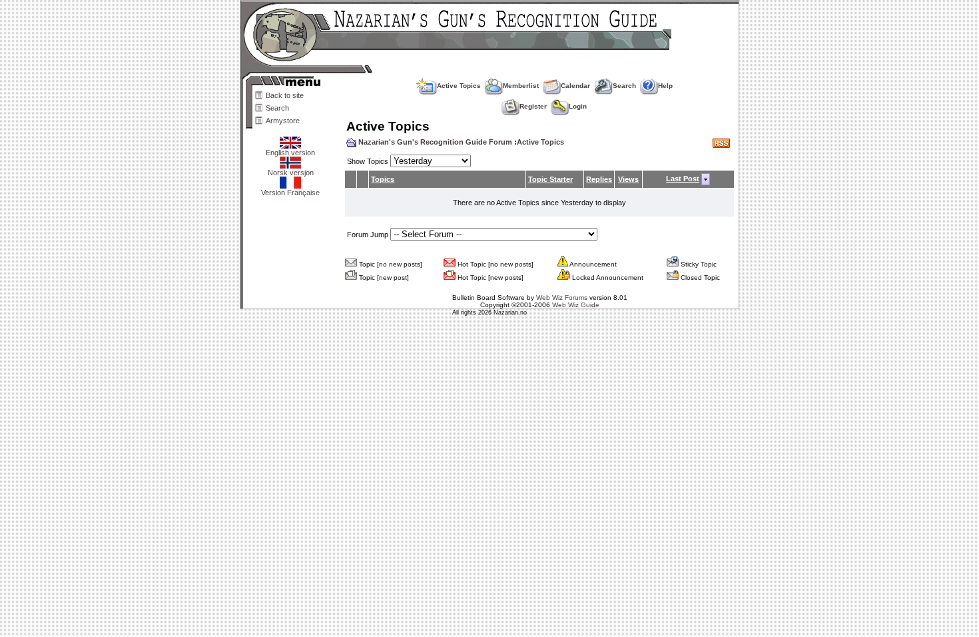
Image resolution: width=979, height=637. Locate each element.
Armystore (283, 121)
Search (277, 108)
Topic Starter (550, 179)
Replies (599, 179)
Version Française (290, 193)
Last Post (682, 179)
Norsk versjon (291, 173)
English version (290, 153)
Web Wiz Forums (561, 297)
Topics (382, 179)
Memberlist (521, 85)
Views (628, 179)
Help (665, 85)
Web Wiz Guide (575, 305)
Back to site (285, 95)
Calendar (575, 85)
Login (578, 106)
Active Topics (459, 85)
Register (533, 106)
